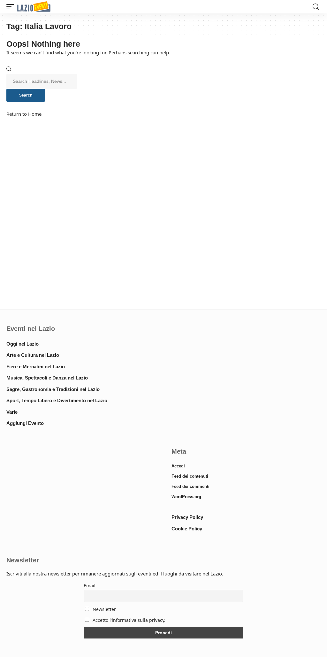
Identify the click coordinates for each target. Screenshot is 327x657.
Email (89, 586)
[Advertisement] (81, 493)
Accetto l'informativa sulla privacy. (129, 620)
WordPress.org (186, 496)
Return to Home (24, 114)
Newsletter (103, 609)
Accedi (178, 466)
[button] (11, 6)
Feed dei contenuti (189, 476)
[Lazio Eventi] (33, 6)
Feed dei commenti (190, 486)
